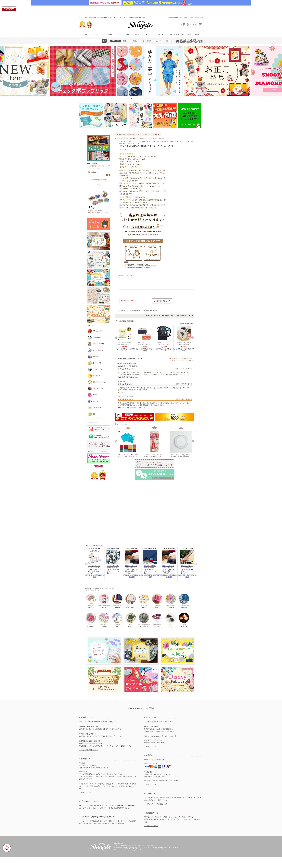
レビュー (185, 17)
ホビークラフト (186, 34)
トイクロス (157, 41)
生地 (95, 34)
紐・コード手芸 (139, 138)
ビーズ (161, 34)
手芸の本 (197, 34)
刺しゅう (138, 34)
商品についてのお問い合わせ (130, 310)
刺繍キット (126, 41)
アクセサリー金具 (173, 34)
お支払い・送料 (178, 17)
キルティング (168, 41)
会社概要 (171, 17)
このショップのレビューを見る (183, 360)
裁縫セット (136, 41)
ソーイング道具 (107, 34)
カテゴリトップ (120, 138)
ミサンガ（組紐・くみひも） (155, 138)
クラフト (129, 138)
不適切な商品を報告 (150, 310)
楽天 (201, 17)
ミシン (119, 34)
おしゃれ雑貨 (147, 41)
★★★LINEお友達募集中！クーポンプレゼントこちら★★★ (138, 134)
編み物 (128, 34)
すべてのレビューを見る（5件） (182, 358)
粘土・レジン (150, 34)
